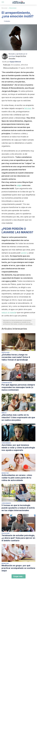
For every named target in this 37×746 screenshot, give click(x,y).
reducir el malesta (9, 312)
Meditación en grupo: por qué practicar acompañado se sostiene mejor (18, 568)
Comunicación (7, 382)
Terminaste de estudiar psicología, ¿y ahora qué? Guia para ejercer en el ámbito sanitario (18, 538)
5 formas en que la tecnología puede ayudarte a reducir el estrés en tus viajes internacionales (18, 508)
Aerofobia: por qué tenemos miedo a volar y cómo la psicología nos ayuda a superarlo (18, 447)
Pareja (4, 413)
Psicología (5, 352)
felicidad (27, 108)
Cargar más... (18, 576)
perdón (24, 253)
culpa (19, 185)
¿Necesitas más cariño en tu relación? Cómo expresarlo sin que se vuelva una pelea (18, 417)
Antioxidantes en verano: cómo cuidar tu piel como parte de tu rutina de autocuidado (17, 477)
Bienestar (5, 8)
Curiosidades (6, 443)
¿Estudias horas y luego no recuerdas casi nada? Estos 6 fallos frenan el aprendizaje (16, 357)
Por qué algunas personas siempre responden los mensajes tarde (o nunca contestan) (18, 387)
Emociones (12, 8)
